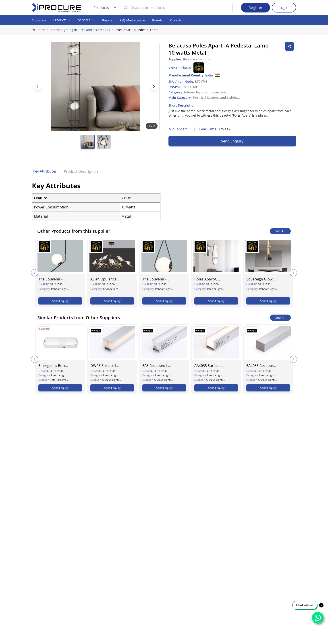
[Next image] (154, 86)
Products (101, 7)
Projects (176, 20)
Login (284, 7)
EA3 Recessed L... (156, 365)
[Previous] (34, 272)
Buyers (107, 20)
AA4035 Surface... (208, 365)
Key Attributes (45, 171)
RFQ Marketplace (132, 20)
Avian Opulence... (104, 279)
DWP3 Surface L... (105, 365)
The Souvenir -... (51, 279)
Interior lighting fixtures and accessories (80, 30)
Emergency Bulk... (53, 365)
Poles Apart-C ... (207, 279)
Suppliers (39, 20)
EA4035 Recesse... (261, 365)
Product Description (81, 171)
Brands (157, 20)
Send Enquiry (232, 141)
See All (280, 231)
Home (40, 30)
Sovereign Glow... (260, 279)
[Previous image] (37, 86)
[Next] (293, 272)
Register (255, 7)
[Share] (289, 46)
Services (84, 20)
